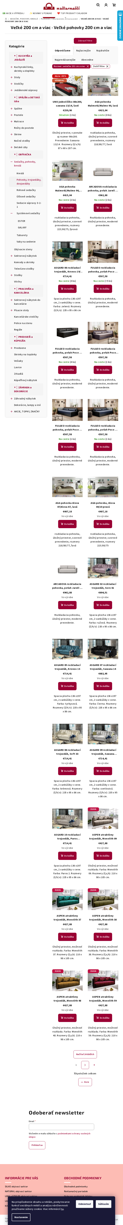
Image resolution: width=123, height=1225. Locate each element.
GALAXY (22, 227)
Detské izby (21, 147)
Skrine (18, 134)
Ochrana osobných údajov (78, 1196)
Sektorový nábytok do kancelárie (27, 302)
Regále (18, 329)
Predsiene (20, 348)
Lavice (18, 367)
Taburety (22, 235)
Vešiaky (18, 361)
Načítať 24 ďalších (85, 1054)
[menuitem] (13, 13)
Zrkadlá (18, 374)
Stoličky (19, 84)
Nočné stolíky (22, 141)
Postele (18, 115)
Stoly (17, 77)
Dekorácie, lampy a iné (27, 405)
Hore (86, 1082)
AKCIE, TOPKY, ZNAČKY (27, 411)
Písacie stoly (21, 310)
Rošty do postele (24, 128)
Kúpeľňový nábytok (25, 380)
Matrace (19, 121)
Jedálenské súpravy (26, 90)
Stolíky (18, 275)
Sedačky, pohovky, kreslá (25, 163)
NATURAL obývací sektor (18, 1191)
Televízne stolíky (24, 269)
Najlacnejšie (83, 50)
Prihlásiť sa (37, 1145)
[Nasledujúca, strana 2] (85, 1065)
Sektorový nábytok (25, 256)
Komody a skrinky (24, 262)
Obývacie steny (23, 249)
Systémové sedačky (28, 213)
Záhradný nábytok (25, 398)
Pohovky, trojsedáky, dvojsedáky (29, 181)
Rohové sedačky (26, 190)
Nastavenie (21, 1217)
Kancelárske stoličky (26, 317)
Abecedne (87, 60)
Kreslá (20, 173)
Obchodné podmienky (76, 1186)
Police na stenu (23, 323)
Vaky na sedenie (26, 241)
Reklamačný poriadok (76, 1191)
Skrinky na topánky (25, 354)
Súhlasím (103, 1204)
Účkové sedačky (26, 196)
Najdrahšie (102, 50)
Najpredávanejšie (65, 60)
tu (62, 1209)
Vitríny (18, 281)
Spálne (18, 108)
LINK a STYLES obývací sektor (21, 1196)
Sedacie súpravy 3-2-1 (29, 205)
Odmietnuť (84, 1204)
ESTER (21, 221)
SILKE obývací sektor (16, 1186)
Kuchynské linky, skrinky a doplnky (24, 69)
